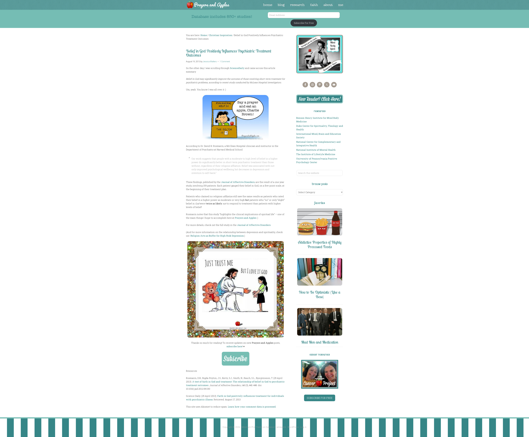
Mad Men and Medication (319, 342)
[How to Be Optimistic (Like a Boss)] (319, 272)
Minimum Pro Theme (252, 427)
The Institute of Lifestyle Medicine (315, 154)
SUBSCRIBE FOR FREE (319, 398)
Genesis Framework (276, 427)
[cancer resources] (319, 374)
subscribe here (234, 346)
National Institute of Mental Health (316, 149)
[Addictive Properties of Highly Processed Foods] (319, 222)
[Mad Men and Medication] (319, 322)
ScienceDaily (237, 68)
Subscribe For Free (304, 22)
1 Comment (225, 61)
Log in (303, 427)
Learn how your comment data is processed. (252, 406)
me (340, 5)
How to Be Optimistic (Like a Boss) (319, 294)
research (297, 5)
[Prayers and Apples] (208, 5)
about (328, 5)
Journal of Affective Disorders (238, 182)
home (267, 5)
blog (281, 5)
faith (314, 5)
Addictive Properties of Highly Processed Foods (319, 244)
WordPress (293, 427)
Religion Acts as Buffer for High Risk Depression (217, 235)
